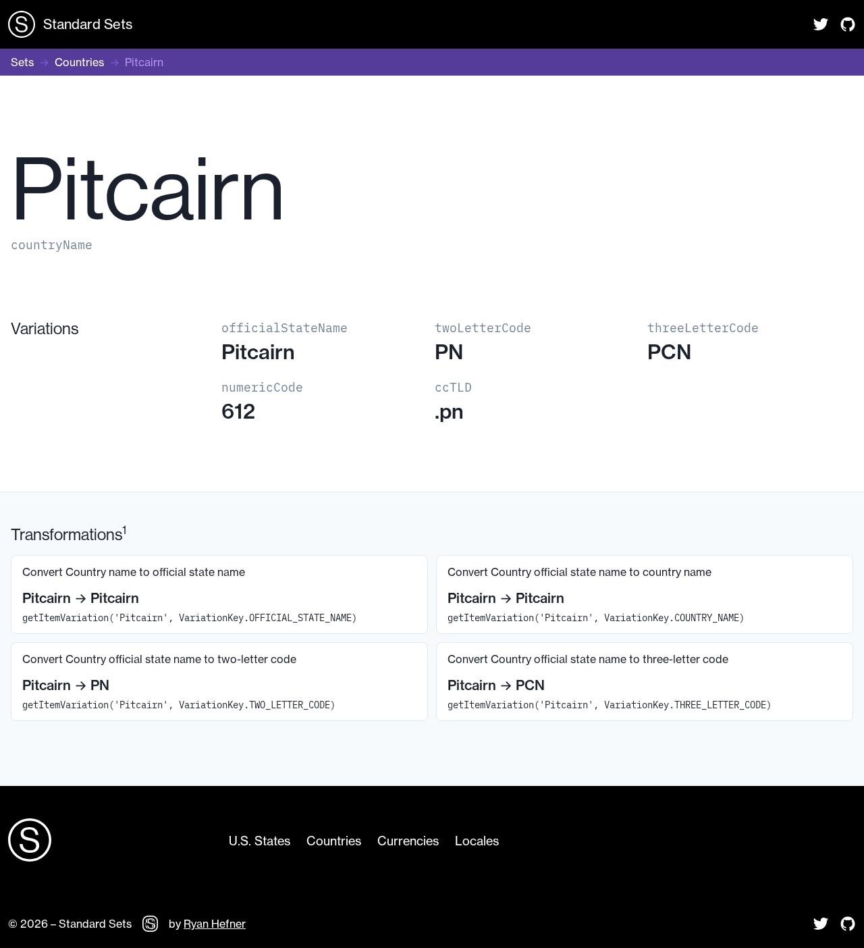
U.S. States (259, 841)
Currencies (408, 841)
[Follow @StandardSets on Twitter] (821, 24)
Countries (79, 62)
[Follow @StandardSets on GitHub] (848, 24)
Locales (477, 841)
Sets (22, 62)
